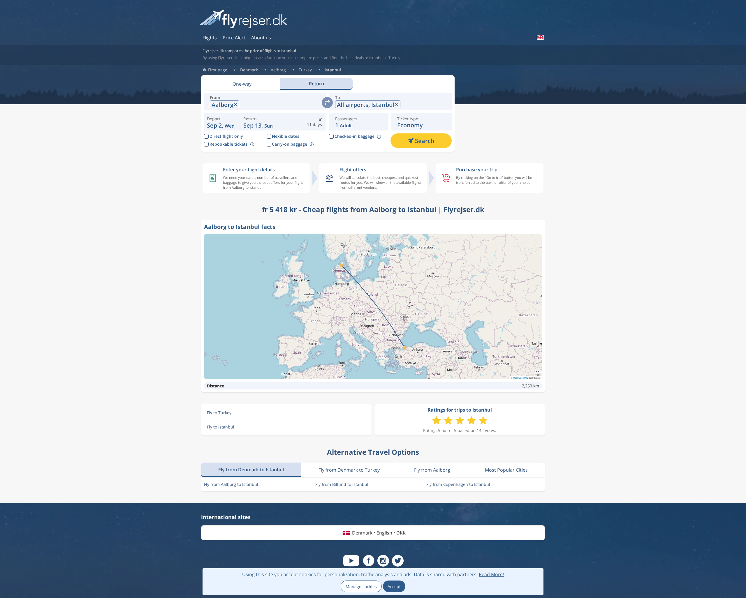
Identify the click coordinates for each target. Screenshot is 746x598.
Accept (394, 586)
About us (261, 37)
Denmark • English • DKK (379, 533)
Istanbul (333, 70)
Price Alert (234, 37)
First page (217, 70)
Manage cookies (361, 586)
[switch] (327, 102)
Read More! (491, 574)
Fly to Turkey (219, 412)
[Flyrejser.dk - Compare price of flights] (243, 19)
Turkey (305, 70)
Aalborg (278, 70)
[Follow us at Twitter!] (398, 561)
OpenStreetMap (520, 377)
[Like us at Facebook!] (368, 561)
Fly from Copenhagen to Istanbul (458, 484)
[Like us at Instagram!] (383, 561)
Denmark (249, 70)
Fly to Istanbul (220, 427)
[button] (258, 121)
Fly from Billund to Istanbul (341, 484)
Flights (210, 37)
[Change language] (540, 37)
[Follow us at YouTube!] (351, 560)
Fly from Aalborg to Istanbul (231, 484)
